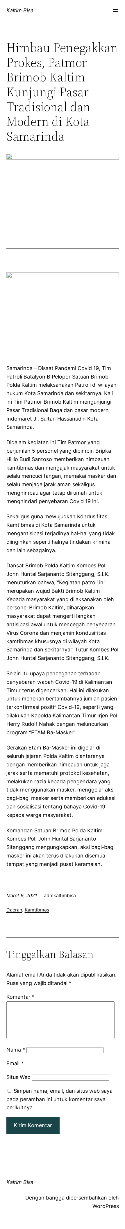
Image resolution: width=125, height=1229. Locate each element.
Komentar (20, 997)
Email (15, 1063)
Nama (15, 1050)
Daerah (14, 910)
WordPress (105, 1206)
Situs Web (18, 1077)
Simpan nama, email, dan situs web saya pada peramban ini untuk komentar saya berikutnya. (59, 1099)
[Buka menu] (115, 10)
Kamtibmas (37, 910)
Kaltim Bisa (19, 10)
